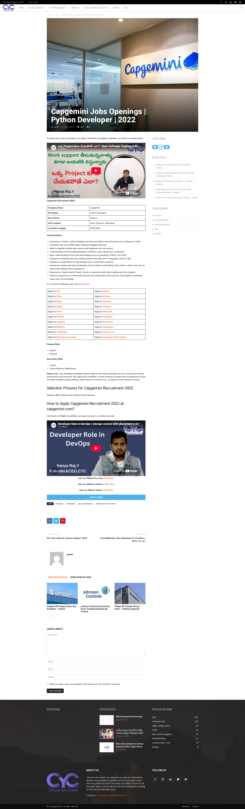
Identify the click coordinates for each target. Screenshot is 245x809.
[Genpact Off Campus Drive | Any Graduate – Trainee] (62, 593)
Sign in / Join (33, 2)
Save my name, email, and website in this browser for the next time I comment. (85, 684)
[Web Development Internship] (107, 720)
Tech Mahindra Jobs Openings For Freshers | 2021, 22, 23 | (122, 539)
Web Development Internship (129, 716)
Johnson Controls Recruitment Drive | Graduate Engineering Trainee (95, 609)
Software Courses (57, 7)
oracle (106, 291)
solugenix (108, 317)
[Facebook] (221, 2)
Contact (116, 7)
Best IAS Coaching (35, 7)
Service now (109, 332)
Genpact (107, 301)
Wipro (59, 301)
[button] (241, 8)
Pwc (58, 291)
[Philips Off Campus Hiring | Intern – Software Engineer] (130, 593)
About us (185, 806)
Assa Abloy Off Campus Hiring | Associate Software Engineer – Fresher (173, 190)
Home (21, 7)
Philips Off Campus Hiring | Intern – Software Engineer (174, 182)
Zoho (59, 296)
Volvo (59, 311)
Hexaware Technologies (114, 337)
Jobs (125, 7)
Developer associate (66, 337)
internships (70, 504)
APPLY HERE (96, 497)
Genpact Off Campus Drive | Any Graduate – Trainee (174, 166)
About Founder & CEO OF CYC (96, 7)
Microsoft (107, 311)
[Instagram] (226, 2)
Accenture (108, 322)
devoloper (59, 504)
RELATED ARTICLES (57, 577)
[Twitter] (235, 2)
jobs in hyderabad (85, 504)
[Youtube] (240, 2)
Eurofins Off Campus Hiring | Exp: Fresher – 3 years (177, 198)
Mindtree (60, 327)
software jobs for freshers (106, 504)
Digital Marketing (161, 220)
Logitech (60, 322)
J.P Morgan (61, 332)
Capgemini (108, 327)
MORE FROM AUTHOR (80, 577)
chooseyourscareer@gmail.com (111, 795)
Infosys (106, 296)
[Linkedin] (231, 2)
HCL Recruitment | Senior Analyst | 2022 (67, 538)
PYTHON (157, 215)
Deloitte (60, 317)
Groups (74, 7)
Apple (59, 306)
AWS (156, 229)
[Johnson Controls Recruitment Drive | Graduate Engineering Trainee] (96, 593)
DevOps (157, 234)
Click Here (109, 478)
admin (56, 127)
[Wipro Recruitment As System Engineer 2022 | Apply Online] (107, 747)
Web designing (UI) (162, 224)
